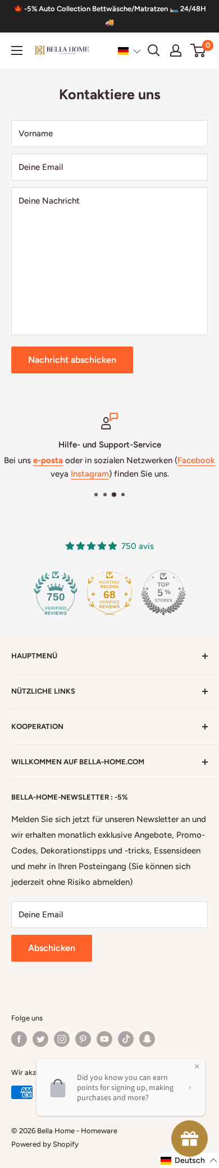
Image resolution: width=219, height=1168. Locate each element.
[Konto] (175, 50)
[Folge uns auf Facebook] (19, 1039)
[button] (129, 51)
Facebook (196, 460)
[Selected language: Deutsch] (129, 51)
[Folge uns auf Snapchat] (147, 1039)
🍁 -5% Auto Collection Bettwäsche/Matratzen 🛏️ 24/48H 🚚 (109, 15)
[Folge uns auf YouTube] (104, 1039)
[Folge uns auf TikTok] (126, 1039)
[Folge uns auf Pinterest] (83, 1039)
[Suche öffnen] (154, 50)
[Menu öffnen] (16, 50)
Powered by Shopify (45, 1144)
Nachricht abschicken (72, 359)
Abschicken (51, 948)
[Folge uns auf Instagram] (62, 1039)
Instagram (90, 474)
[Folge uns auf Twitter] (40, 1039)
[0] (198, 50)
